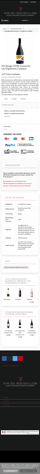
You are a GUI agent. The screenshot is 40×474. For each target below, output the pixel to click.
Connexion (33, 2)
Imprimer (7, 116)
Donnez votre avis (8, 105)
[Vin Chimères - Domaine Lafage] (32, 324)
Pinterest (23, 99)
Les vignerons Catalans (21, 94)
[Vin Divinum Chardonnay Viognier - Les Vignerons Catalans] (8, 293)
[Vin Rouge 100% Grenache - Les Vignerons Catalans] (20, 51)
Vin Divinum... (7, 299)
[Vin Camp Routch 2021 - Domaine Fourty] (20, 324)
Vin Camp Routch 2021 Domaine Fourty (20, 332)
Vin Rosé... (30, 299)
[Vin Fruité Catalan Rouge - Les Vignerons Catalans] (20, 293)
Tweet (6, 99)
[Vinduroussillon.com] (20, 12)
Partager (14, 99)
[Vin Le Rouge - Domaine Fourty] (8, 324)
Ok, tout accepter (10, 470)
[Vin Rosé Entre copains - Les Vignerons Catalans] (32, 293)
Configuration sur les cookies (28, 471)
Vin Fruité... (18, 299)
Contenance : (7, 126)
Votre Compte (24, 2)
